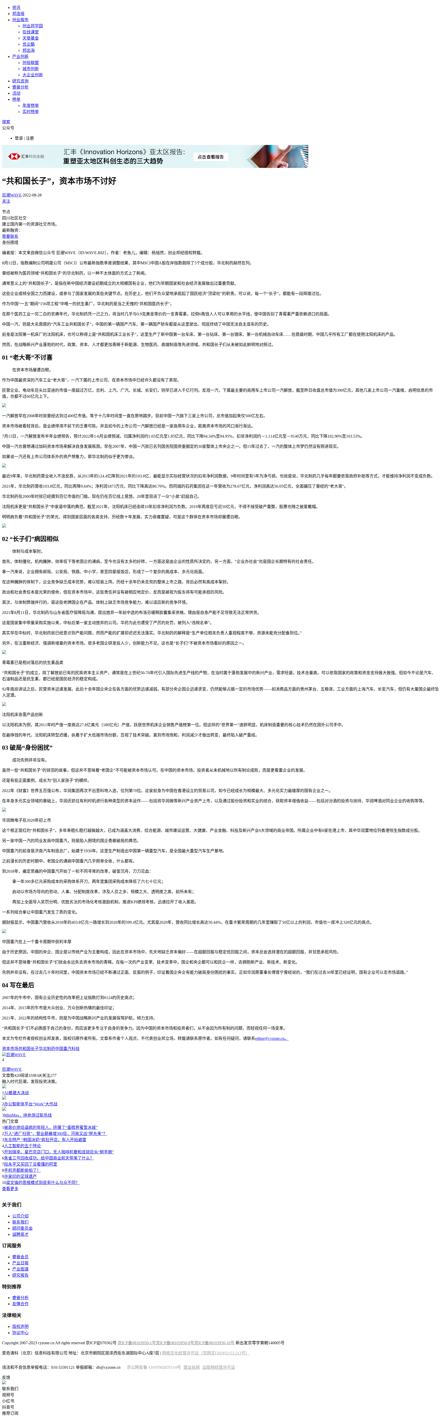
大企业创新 (32, 75)
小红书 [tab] (8, 1401)
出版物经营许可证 (218, 1367)
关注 (6, 201)
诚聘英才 (20, 1234)
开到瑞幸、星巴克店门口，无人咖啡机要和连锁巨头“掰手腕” (59, 1152)
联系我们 (20, 1222)
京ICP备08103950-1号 (137, 1343)
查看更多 (10, 1189)
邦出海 (28, 50)
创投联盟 (30, 62)
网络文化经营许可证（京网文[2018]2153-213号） (206, 1353)
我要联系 (10, 236)
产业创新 (20, 56)
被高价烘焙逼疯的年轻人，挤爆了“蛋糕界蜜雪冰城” (50, 1127)
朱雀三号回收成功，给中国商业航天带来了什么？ (49, 1158)
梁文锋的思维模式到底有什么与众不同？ (43, 1182)
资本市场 (10, 1048)
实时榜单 (30, 111)
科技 (75, 1048)
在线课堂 (30, 32)
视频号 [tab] (8, 1395)
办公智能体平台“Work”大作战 (30, 1104)
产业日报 (20, 1263)
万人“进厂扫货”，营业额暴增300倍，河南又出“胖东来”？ (55, 1133)
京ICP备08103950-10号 (214, 1343)
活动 (16, 93)
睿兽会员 (20, 1257)
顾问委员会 (22, 1228)
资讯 (16, 7)
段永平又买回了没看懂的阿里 (30, 1164)
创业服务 (20, 20)
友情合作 (20, 1304)
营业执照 (191, 1367)
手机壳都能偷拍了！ (22, 1170)
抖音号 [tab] (8, 1407)
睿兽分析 (20, 87)
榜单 (16, 99)
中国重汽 (63, 1048)
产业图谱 (20, 1269)
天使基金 (30, 38)
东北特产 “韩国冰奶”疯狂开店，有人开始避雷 (45, 1140)
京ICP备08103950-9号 (175, 1343)
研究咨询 (20, 81)
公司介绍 (20, 1216)
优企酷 (28, 44)
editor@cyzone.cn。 (272, 1038)
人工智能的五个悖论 (22, 1146)
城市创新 (30, 69)
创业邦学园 (32, 26)
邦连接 (18, 13)
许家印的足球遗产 (20, 1176)
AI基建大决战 (16, 1093)
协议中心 (20, 1332)
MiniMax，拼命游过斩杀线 (28, 1115)
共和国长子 (28, 1048)
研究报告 (20, 1275)
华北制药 (47, 1048)
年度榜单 (30, 105)
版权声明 (20, 1326)
